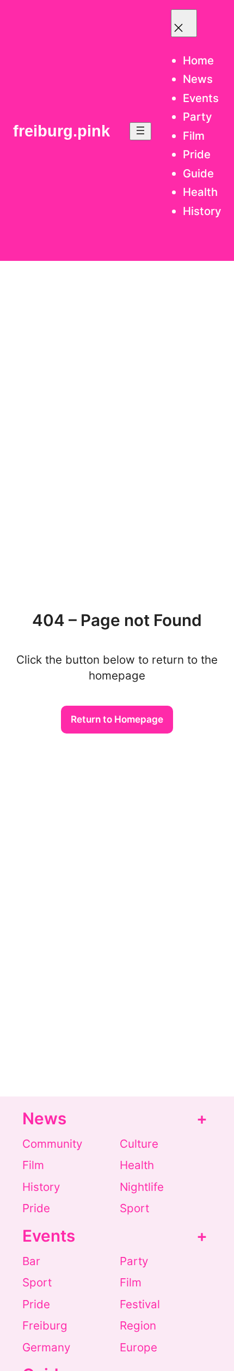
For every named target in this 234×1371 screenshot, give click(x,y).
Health (137, 1165)
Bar (31, 1261)
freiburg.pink (61, 131)
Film (33, 1165)
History (41, 1187)
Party (134, 1261)
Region (138, 1325)
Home (198, 60)
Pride (36, 1208)
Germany (46, 1347)
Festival (140, 1304)
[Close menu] (184, 23)
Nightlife (142, 1187)
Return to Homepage (117, 719)
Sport (134, 1208)
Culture (139, 1144)
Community (52, 1144)
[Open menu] (140, 131)
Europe (138, 1347)
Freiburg (44, 1325)
